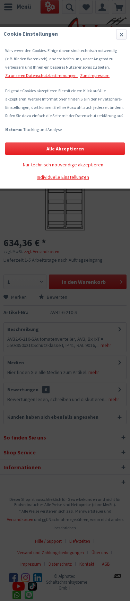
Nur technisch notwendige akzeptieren (63, 165)
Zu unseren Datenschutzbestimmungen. (41, 75)
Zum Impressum (95, 75)
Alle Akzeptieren (65, 149)
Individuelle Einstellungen (63, 177)
